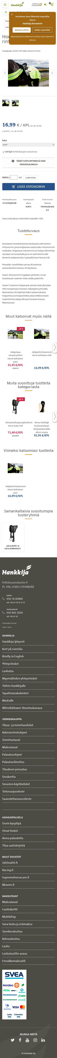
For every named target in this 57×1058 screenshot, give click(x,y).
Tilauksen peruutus (14, 769)
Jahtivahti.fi (10, 863)
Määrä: (5, 177)
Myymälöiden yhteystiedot (19, 678)
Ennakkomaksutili (13, 961)
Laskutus (8, 671)
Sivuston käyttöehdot (16, 784)
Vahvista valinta (21, 30)
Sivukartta (9, 777)
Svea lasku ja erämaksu (17, 924)
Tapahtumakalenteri (15, 693)
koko (4, 140)
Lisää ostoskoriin (31, 187)
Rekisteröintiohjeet (14, 732)
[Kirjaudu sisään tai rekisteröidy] (45, 5)
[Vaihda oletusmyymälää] (40, 4)
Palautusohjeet (12, 754)
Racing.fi (7, 870)
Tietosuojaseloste (13, 791)
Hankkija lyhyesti (13, 641)
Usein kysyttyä (11, 823)
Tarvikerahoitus (12, 931)
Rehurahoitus (11, 939)
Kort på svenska (12, 649)
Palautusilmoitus (13, 762)
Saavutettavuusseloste (16, 799)
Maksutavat (10, 747)
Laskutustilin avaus (14, 953)
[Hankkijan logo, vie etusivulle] (19, 4)
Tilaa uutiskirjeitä (13, 845)
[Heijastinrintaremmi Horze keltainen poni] (28, 73)
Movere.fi (8, 885)
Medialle (7, 700)
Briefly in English (13, 656)
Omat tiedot (10, 831)
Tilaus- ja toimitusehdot (17, 725)
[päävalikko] (5, 5)
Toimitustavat (11, 740)
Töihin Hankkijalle (14, 686)
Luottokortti (10, 909)
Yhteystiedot (10, 664)
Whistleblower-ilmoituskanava (22, 708)
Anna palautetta (12, 838)
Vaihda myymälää (42, 30)
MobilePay (9, 917)
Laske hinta (31, 177)
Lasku (6, 946)
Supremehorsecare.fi (15, 877)
